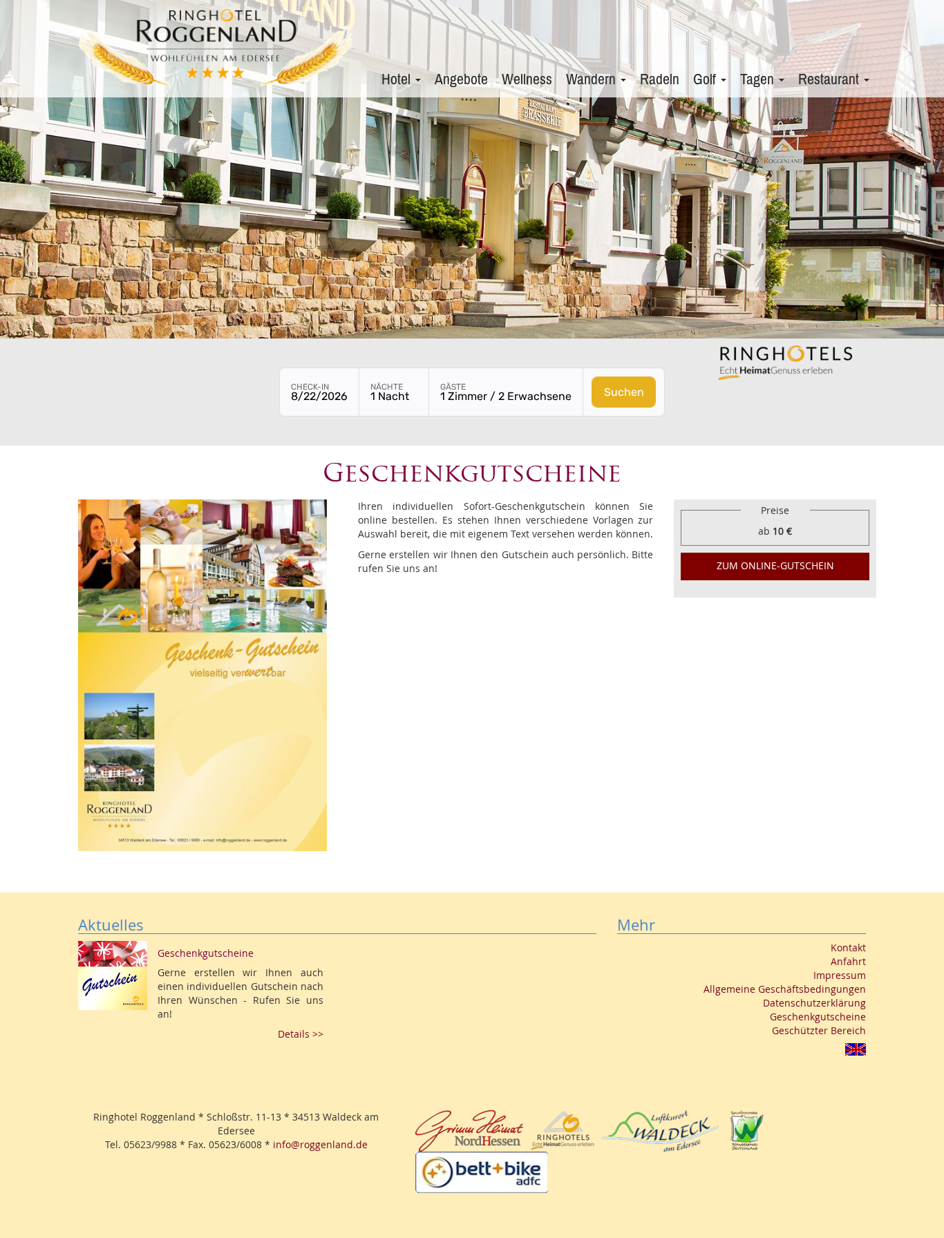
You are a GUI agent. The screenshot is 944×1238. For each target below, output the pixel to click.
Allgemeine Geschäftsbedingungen (785, 989)
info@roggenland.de (320, 1144)
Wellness (527, 79)
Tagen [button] (758, 79)
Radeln (659, 79)
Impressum (839, 975)
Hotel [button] (397, 79)
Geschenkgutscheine (818, 1016)
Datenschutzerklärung (814, 1002)
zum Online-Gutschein (775, 565)
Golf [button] (706, 79)
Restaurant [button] (830, 79)
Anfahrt (848, 961)
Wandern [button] (592, 79)
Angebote (461, 79)
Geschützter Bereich (819, 1030)
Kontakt (848, 947)
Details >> (300, 1033)
